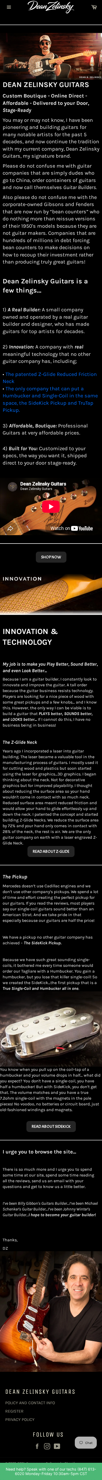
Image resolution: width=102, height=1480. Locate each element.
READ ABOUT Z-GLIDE (51, 851)
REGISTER (14, 1411)
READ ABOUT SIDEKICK (51, 1126)
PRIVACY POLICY (20, 1419)
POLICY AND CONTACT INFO (30, 1402)
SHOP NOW (51, 557)
